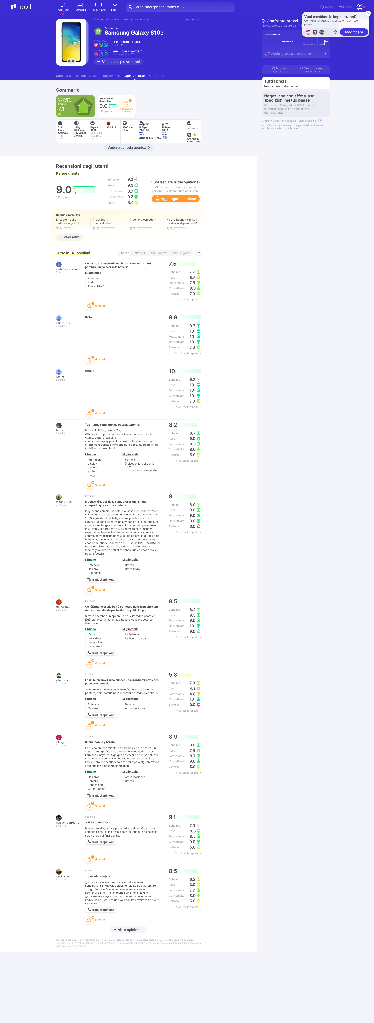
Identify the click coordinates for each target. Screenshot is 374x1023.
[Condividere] (198, 19)
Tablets (80, 10)
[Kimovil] (20, 7)
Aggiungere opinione (178, 199)
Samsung (143, 19)
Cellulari (62, 10)
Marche (128, 19)
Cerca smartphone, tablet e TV (159, 7)
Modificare (354, 32)
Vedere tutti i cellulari (107, 19)
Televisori (98, 10)
